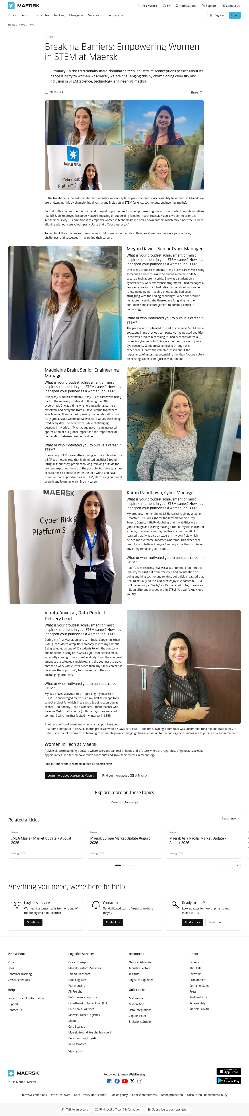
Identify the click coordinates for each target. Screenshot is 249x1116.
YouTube (125, 1081)
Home (11, 24)
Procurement (197, 980)
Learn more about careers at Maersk (71, 775)
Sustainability (198, 997)
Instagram (140, 1081)
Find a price (192, 922)
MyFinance (136, 998)
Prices (12, 15)
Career (114, 802)
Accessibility (197, 1003)
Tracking (59, 15)
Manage (74, 15)
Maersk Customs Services (84, 968)
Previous (225, 865)
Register (219, 15)
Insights (134, 974)
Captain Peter (137, 1016)
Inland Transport (79, 974)
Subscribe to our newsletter (170, 1109)
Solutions (33, 922)
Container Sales (199, 985)
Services (93, 15)
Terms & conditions (34, 1095)
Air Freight (75, 991)
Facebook (117, 1081)
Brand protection (172, 1095)
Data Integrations (140, 1010)
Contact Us (233, 5)
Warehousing (76, 985)
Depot (72, 1021)
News (22, 24)
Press (192, 991)
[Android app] (229, 1080)
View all (73, 1051)
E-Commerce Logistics (82, 997)
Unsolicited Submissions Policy (207, 1095)
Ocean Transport (79, 962)
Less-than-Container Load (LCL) (88, 1003)
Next (236, 865)
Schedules (42, 15)
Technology (131, 802)
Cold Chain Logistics (81, 1009)
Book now (215, 922)
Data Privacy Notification (90, 1095)
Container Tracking (20, 974)
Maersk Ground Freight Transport (89, 1032)
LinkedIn (109, 1081)
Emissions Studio (140, 1021)
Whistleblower (60, 1095)
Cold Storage (76, 1026)
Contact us (113, 922)
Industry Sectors (139, 968)
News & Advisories (141, 962)
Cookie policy (119, 1095)
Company (114, 15)
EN (169, 5)
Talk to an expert (77, 1109)
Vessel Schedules (19, 980)
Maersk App (136, 1004)
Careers (194, 962)
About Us (195, 968)
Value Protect (77, 1044)
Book (23, 15)
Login (234, 15)
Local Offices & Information (26, 998)
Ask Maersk (149, 5)
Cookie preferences (144, 1095)
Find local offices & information (120, 1109)
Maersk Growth (199, 1009)
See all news (230, 818)
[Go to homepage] (24, 5)
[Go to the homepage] (23, 1075)
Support (211, 5)
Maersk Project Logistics (84, 1015)
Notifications (185, 5)
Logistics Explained (141, 980)
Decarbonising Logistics (83, 1038)
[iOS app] (229, 1071)
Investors (195, 974)
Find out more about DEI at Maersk (124, 775)
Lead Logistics (77, 980)
